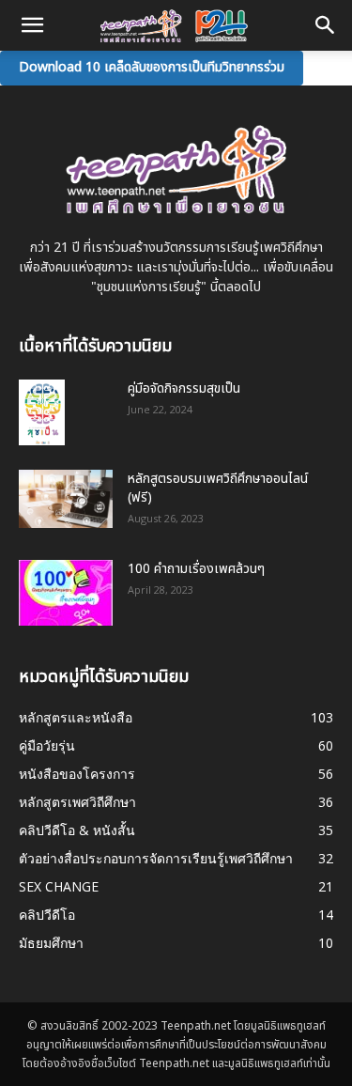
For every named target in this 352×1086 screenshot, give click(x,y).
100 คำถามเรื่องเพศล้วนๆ (196, 569)
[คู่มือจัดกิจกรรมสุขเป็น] (42, 412)
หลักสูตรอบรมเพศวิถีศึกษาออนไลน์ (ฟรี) (218, 488)
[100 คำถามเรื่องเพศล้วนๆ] (66, 593)
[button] (325, 25)
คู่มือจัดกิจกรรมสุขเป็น (184, 388)
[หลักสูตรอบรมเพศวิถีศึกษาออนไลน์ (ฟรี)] (66, 499)
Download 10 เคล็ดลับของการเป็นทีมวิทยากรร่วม (151, 67)
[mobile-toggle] (32, 25)
